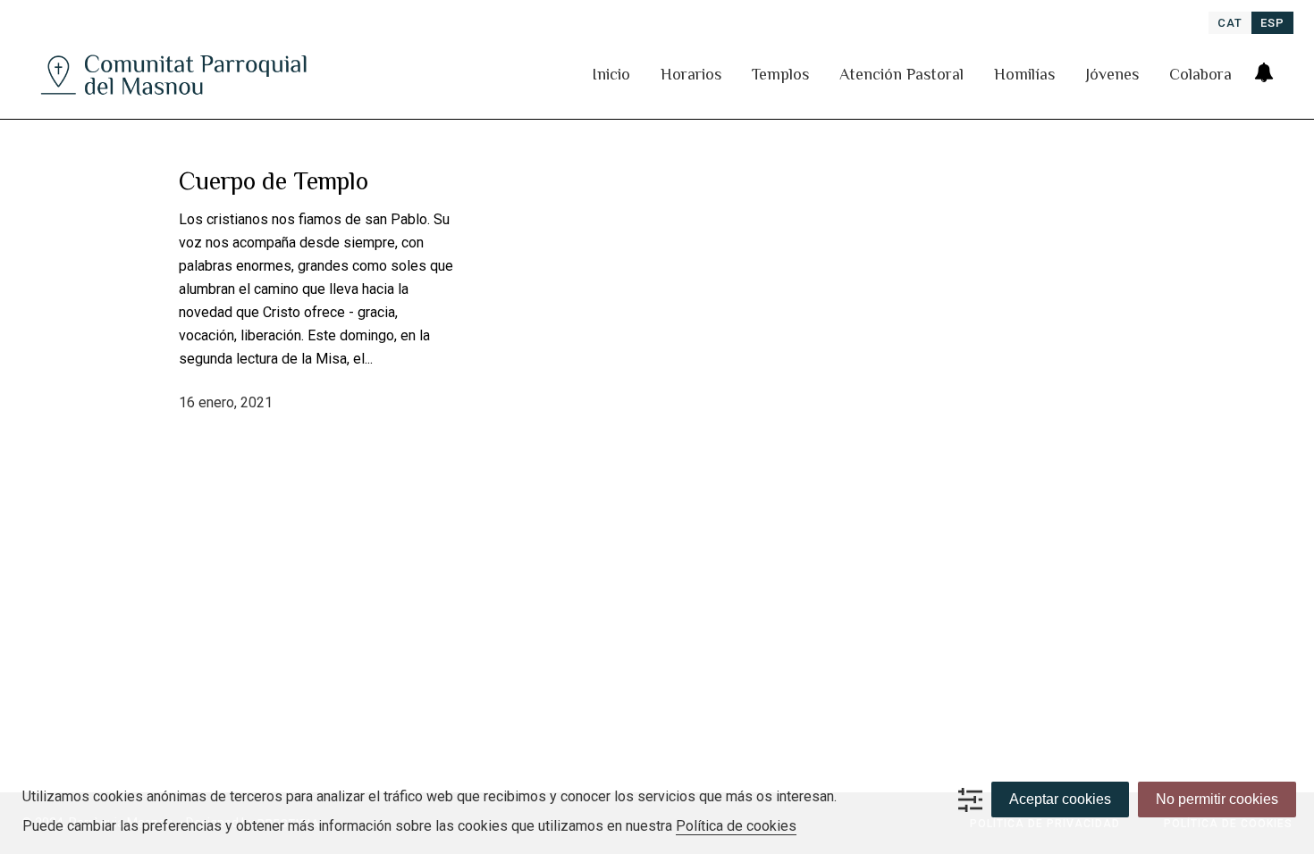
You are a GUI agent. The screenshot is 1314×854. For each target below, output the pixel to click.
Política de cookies (736, 825)
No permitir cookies (1217, 799)
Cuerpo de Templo (273, 181)
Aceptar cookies (1060, 799)
